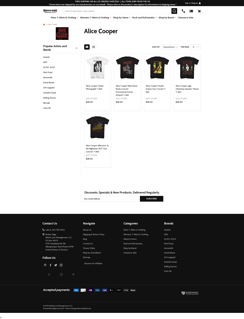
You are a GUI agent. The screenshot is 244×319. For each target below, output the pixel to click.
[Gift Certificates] (191, 11)
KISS (45, 62)
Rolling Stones (49, 98)
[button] (49, 274)
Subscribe (151, 198)
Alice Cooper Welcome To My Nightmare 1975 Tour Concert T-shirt (97, 148)
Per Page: (185, 47)
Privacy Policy (89, 248)
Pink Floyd (47, 72)
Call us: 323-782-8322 (55, 230)
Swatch (46, 57)
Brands (168, 223)
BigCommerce (58, 308)
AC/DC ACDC (49, 67)
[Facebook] (50, 265)
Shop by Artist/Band (92, 253)
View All (47, 108)
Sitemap (86, 257)
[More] (77, 17)
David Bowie (48, 82)
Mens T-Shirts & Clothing (63, 17)
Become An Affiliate (93, 263)
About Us (87, 230)
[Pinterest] (45, 265)
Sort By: (156, 47)
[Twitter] (55, 265)
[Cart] (199, 11)
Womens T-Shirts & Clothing (94, 17)
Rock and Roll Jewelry (143, 17)
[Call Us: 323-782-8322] (183, 11)
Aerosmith (47, 77)
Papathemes (86, 308)
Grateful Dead (49, 93)
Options (102, 111)
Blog (85, 239)
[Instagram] (61, 265)
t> (108, 159)
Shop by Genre (120, 17)
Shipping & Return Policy (93, 234)
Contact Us (88, 243)
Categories (131, 223)
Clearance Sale (185, 17)
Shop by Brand (166, 17)
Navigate (89, 223)
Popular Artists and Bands (55, 47)
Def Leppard (48, 87)
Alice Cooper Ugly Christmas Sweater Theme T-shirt (187, 89)
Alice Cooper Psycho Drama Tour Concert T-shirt (156, 89)
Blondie (46, 103)
